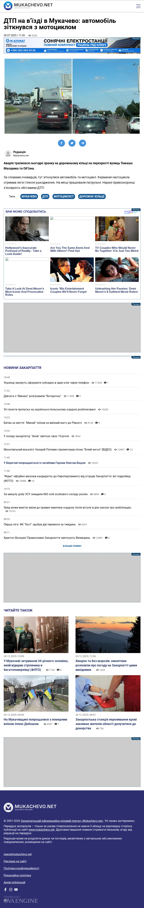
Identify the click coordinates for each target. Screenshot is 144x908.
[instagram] (10, 890)
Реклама (72, 45)
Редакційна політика (17, 875)
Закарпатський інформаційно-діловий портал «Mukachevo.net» (62, 821)
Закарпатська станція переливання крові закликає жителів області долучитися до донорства (106, 724)
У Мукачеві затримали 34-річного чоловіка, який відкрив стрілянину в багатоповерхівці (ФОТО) (36, 665)
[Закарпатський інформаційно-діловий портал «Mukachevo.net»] (28, 6)
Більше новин (72, 546)
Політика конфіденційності (21, 868)
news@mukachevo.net (18, 854)
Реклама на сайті (15, 861)
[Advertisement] (72, 327)
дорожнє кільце (91, 196)
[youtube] (16, 890)
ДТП (45, 196)
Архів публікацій (14, 882)
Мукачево (29, 196)
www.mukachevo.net (41, 829)
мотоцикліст (64, 196)
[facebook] (5, 890)
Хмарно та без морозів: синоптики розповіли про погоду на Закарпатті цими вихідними (106, 665)
